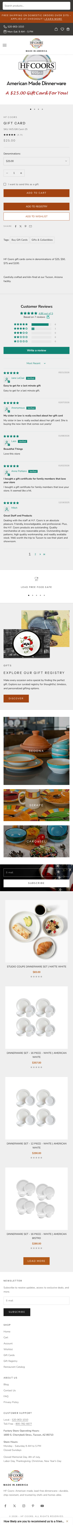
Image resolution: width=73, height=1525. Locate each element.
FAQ (6, 1396)
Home (7, 1331)
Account (8, 1343)
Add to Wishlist (36, 216)
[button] (21, 324)
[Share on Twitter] (20, 226)
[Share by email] (30, 226)
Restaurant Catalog (14, 1367)
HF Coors (10, 117)
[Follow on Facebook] (5, 1506)
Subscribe (36, 883)
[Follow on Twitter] (14, 1506)
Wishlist (8, 1349)
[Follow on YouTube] (42, 1506)
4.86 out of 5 (46, 313)
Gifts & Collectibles (42, 240)
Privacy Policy (11, 1402)
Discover (16, 698)
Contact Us (10, 1390)
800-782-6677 (24, 1424)
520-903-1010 (16, 26)
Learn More (53, 19)
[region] (36, 583)
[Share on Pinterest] (25, 226)
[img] (11, 373)
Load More (36, 1261)
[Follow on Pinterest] (33, 1506)
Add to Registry (36, 206)
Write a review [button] (36, 350)
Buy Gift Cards (20, 240)
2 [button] (35, 554)
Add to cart (37, 193)
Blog (6, 1384)
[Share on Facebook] (15, 226)
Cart (6, 1337)
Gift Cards (9, 1355)
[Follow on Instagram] (24, 1506)
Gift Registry (10, 1361)
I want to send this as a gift (23, 184)
